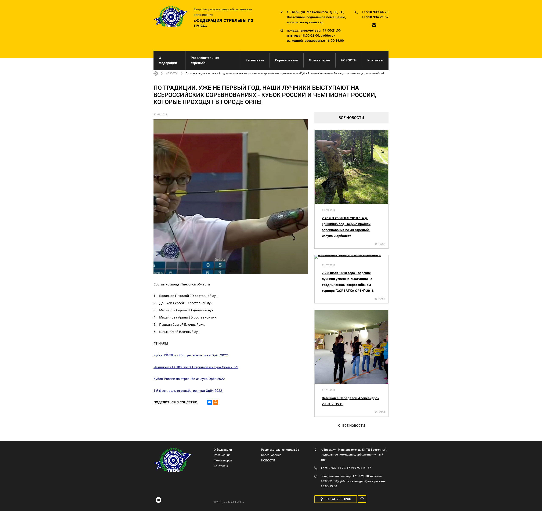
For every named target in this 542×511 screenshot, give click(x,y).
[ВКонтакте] (209, 402)
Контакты (375, 60)
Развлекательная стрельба (205, 60)
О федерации (168, 60)
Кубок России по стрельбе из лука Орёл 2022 (189, 379)
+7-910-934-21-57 (375, 17)
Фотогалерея (319, 60)
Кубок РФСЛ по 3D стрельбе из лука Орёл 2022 (190, 355)
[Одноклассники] (215, 402)
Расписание (254, 60)
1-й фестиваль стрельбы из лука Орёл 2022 (187, 391)
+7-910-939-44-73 (375, 12)
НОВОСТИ (349, 60)
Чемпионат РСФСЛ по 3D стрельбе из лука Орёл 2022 (195, 367)
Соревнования (286, 60)
